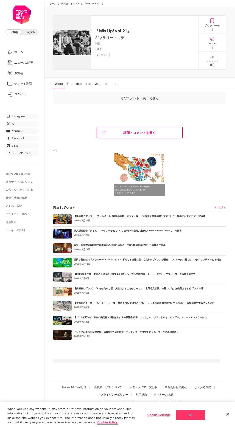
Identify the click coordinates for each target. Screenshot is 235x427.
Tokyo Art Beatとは (18, 173)
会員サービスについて (19, 181)
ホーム (53, 3)
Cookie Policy (107, 422)
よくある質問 (14, 206)
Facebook (18, 138)
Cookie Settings (159, 415)
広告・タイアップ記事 (19, 189)
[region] (117, 414)
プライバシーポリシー (19, 214)
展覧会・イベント (70, 3)
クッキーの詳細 (15, 230)
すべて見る (220, 207)
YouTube (17, 131)
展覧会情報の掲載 (17, 197)
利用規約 (11, 222)
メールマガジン (21, 153)
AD (54, 150)
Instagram (18, 116)
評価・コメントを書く (139, 133)
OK (190, 415)
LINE (15, 145)
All (59, 84)
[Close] (228, 414)
